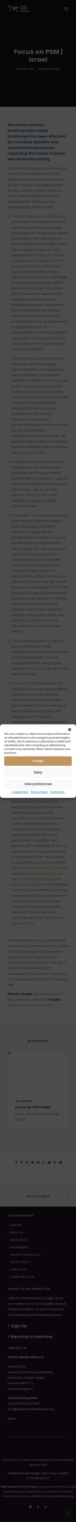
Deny (38, 772)
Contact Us (57, 792)
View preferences (38, 784)
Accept (38, 761)
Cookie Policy (20, 792)
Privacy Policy (39, 792)
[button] (70, 729)
